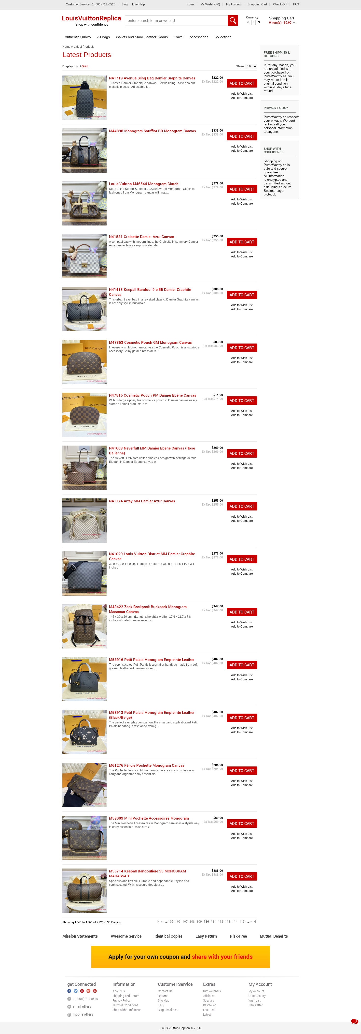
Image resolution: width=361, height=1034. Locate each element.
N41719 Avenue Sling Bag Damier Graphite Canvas (152, 77)
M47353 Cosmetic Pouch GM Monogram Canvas (150, 342)
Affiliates (208, 996)
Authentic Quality (78, 37)
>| (255, 921)
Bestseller (209, 1005)
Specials (208, 1000)
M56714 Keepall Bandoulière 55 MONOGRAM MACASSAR (147, 873)
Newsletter (256, 1005)
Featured (209, 1010)
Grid (84, 66)
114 (234, 921)
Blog (125, 4)
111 (213, 921)
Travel (178, 37)
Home (190, 4)
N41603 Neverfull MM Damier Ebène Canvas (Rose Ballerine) (152, 450)
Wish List (255, 1000)
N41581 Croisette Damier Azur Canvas (141, 236)
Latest (207, 1014)
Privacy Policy (121, 1000)
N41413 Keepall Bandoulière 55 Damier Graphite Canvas (150, 292)
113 (227, 921)
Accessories (199, 37)
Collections (222, 37)
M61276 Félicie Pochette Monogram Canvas (146, 765)
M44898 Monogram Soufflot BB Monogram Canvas (152, 130)
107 (185, 921)
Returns (163, 996)
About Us (118, 991)
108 (192, 921)
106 (177, 921)
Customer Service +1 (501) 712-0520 (90, 4)
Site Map (163, 1000)
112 (220, 921)
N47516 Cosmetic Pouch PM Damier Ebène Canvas (152, 395)
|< (158, 921)
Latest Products (84, 46)
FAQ (296, 4)
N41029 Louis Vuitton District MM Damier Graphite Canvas (152, 556)
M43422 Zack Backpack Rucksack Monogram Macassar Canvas (148, 609)
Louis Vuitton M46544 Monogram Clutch (144, 183)
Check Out (280, 4)
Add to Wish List (241, 93)
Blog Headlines (167, 1010)
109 (199, 921)
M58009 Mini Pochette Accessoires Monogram (149, 818)
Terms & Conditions (125, 1005)
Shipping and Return (125, 996)
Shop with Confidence (126, 1010)
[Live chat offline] (355, 1021)
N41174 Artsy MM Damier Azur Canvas (142, 500)
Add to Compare (242, 98)
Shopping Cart (257, 4)
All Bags (103, 37)
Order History (257, 996)
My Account (233, 4)
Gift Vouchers (212, 991)
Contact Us (165, 991)
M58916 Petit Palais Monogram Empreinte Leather (151, 659)
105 (170, 921)
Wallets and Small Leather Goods (142, 37)
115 (242, 921)
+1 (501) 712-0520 (85, 999)
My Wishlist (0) (210, 4)
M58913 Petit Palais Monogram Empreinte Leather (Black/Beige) (151, 715)
